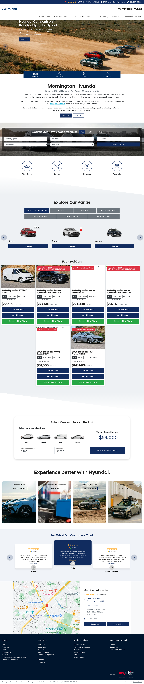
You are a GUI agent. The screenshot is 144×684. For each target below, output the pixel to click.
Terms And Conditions (118, 650)
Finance (90, 17)
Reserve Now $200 (18, 321)
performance (6, 652)
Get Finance (18, 315)
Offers (55, 17)
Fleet (99, 17)
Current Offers (43, 652)
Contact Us (95, 624)
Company (115, 17)
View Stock (78, 115)
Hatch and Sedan (108, 211)
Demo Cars (42, 647)
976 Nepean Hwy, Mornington (114, 2)
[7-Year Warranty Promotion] (72, 47)
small (4, 650)
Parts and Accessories (82, 647)
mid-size (5, 655)
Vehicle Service (79, 645)
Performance (72, 216)
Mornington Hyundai (130, 9)
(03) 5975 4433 (135, 2)
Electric (84, 211)
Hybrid (61, 211)
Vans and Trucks (104, 216)
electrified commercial (10, 660)
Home (41, 17)
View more (33, 564)
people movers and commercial (14, 657)
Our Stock (63, 17)
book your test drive (57, 104)
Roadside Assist (79, 652)
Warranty (77, 650)
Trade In (41, 660)
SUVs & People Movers (36, 211)
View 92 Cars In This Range (107, 450)
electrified (5, 647)
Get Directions (117, 624)
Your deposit (59, 448)
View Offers (66, 115)
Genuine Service (80, 657)
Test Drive (41, 662)
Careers (113, 645)
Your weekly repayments (27, 448)
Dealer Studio (137, 682)
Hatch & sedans (40, 216)
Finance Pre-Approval (132, 17)
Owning (105, 17)
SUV (3, 645)
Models (48, 17)
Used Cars (41, 650)
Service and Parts (77, 17)
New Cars (41, 645)
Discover (28, 246)
